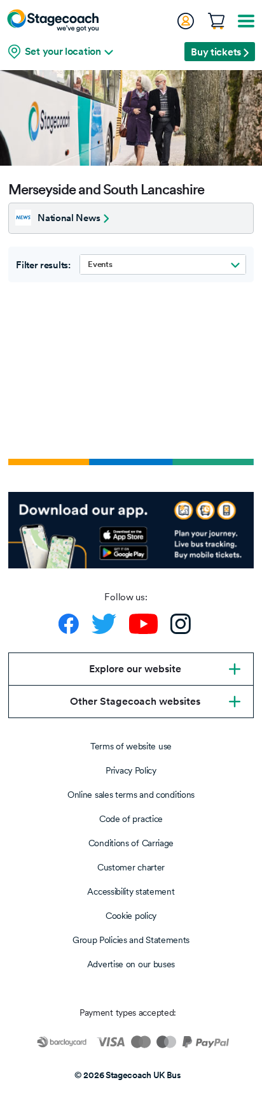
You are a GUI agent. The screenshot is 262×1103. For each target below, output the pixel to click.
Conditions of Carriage (131, 843)
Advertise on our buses (131, 964)
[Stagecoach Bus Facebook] (69, 624)
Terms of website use (131, 746)
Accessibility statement (130, 891)
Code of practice (131, 819)
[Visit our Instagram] (180, 624)
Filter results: (43, 265)
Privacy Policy (131, 770)
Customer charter (131, 867)
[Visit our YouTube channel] (143, 624)
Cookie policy (131, 915)
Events (100, 264)
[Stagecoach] (52, 20)
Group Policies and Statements (131, 940)
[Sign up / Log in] (185, 21)
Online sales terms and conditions (131, 794)
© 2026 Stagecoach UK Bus (127, 1075)
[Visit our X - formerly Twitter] (104, 624)
